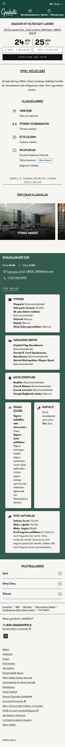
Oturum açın (57, 14)
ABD (17, 607)
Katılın (44, 14)
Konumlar (7, 607)
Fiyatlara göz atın (40, 57)
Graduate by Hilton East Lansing (19, 610)
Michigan (27, 607)
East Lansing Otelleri (45, 607)
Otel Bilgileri (44, 610)
